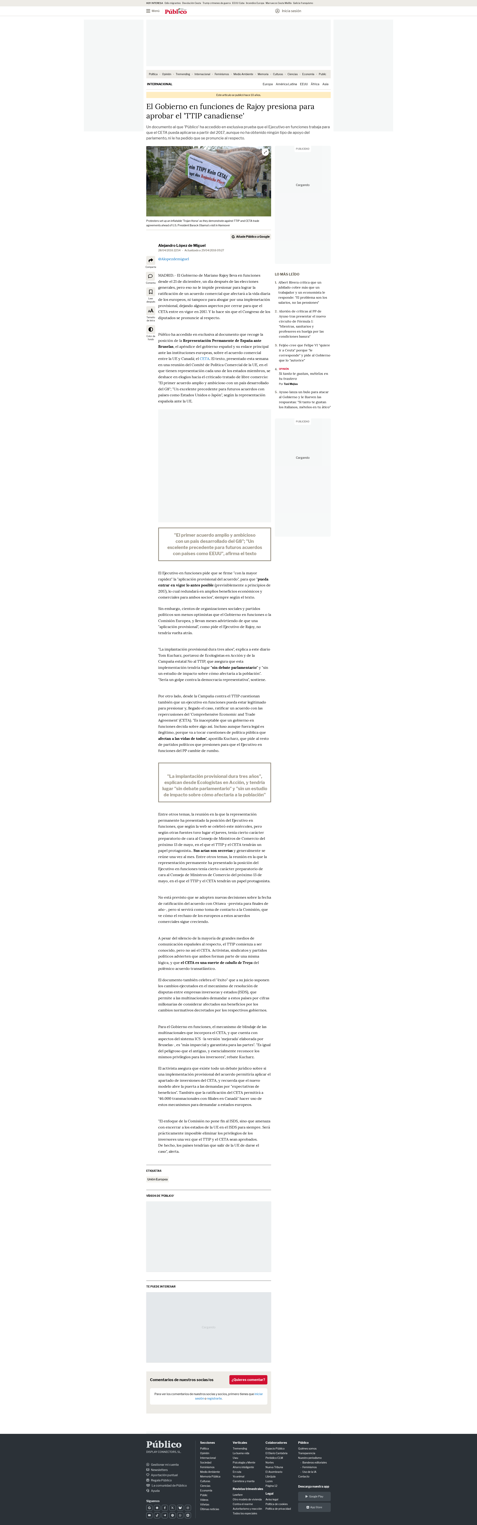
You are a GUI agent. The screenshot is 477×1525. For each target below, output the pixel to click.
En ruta (237, 1471)
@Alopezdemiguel (173, 258)
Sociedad (205, 1462)
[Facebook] (165, 1508)
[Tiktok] (157, 1515)
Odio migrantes (173, 3)
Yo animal (238, 1476)
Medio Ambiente (243, 74)
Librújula (271, 1476)
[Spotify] (172, 1515)
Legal (269, 1493)
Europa (268, 84)
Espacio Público (275, 1448)
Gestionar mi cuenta (164, 1464)
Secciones (207, 1442)
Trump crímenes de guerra (217, 3)
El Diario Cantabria (277, 1453)
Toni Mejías (291, 383)
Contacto (303, 1476)
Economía (308, 74)
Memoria (263, 74)
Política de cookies (277, 1504)
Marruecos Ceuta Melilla (279, 3)
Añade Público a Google (253, 236)
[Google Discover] (157, 1508)
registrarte (214, 1398)
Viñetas (204, 1504)
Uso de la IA (309, 1471)
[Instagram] (188, 1508)
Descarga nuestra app (313, 1486)
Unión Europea (157, 1179)
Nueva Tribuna (274, 1467)
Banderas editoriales (314, 1462)
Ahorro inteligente (243, 1467)
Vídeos (204, 1499)
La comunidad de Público (169, 1485)
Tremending (183, 74)
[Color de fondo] (150, 329)
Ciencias (293, 74)
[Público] (176, 11)
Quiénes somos (307, 1448)
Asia (325, 84)
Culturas (278, 74)
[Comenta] (150, 276)
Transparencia (306, 1453)
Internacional (202, 74)
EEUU (304, 84)
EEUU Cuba (238, 3)
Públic (204, 1495)
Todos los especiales (245, 1513)
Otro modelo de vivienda (247, 1499)
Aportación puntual (164, 1475)
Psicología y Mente (244, 1462)
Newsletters (159, 1470)
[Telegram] (165, 1515)
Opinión (166, 74)
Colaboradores (276, 1442)
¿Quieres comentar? (248, 1380)
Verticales (240, 1442)
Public (322, 74)
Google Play (316, 1496)
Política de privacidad (278, 1508)
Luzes (269, 1481)
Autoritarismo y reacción (247, 1508)
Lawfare (238, 1494)
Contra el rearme (243, 1504)
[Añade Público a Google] (149, 1508)
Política (153, 74)
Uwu (235, 1457)
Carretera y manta (244, 1481)
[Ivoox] (188, 1515)
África (315, 84)
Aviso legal (272, 1499)
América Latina (286, 84)
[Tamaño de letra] (150, 310)
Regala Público (161, 1480)
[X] (172, 1508)
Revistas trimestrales (248, 1489)
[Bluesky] (180, 1508)
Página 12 (271, 1485)
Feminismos (222, 74)
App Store (316, 1507)
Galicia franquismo (303, 3)
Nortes (270, 1462)
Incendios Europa (255, 3)
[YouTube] (149, 1515)
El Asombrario (274, 1471)
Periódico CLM (274, 1457)
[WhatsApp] (180, 1515)
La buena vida (241, 1453)
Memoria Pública (210, 1476)
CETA (204, 358)
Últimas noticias (209, 1509)
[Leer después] (150, 291)
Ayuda (155, 1491)
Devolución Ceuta (191, 3)
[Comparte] (150, 260)
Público (164, 1445)
